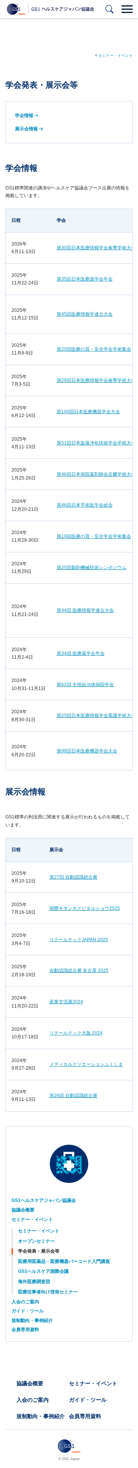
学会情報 (24, 115)
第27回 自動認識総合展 (73, 877)
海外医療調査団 (34, 1281)
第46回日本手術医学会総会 (85, 505)
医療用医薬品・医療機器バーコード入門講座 (64, 1261)
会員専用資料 (25, 1329)
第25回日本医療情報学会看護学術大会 (96, 715)
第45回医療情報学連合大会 (85, 314)
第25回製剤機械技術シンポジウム (92, 567)
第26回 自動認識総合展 (73, 1095)
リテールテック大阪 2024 (76, 1033)
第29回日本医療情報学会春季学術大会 (96, 380)
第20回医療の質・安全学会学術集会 (94, 349)
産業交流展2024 (66, 1001)
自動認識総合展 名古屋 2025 (78, 970)
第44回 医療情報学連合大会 (85, 610)
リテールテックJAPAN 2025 (78, 939)
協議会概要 (23, 1210)
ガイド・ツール (28, 1311)
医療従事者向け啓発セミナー (48, 1292)
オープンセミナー (36, 1241)
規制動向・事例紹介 (32, 1320)
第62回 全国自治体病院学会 (85, 684)
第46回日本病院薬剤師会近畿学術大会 (96, 474)
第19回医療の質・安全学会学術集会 (94, 536)
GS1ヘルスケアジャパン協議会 (44, 1200)
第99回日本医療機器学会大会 (87, 751)
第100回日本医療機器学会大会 (88, 411)
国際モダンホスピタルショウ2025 (84, 908)
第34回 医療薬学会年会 (81, 653)
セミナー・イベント (115, 55)
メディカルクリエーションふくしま (86, 1064)
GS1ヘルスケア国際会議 (43, 1271)
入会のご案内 (25, 1301)
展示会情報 (26, 129)
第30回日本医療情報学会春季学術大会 (96, 247)
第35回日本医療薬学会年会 (85, 279)
